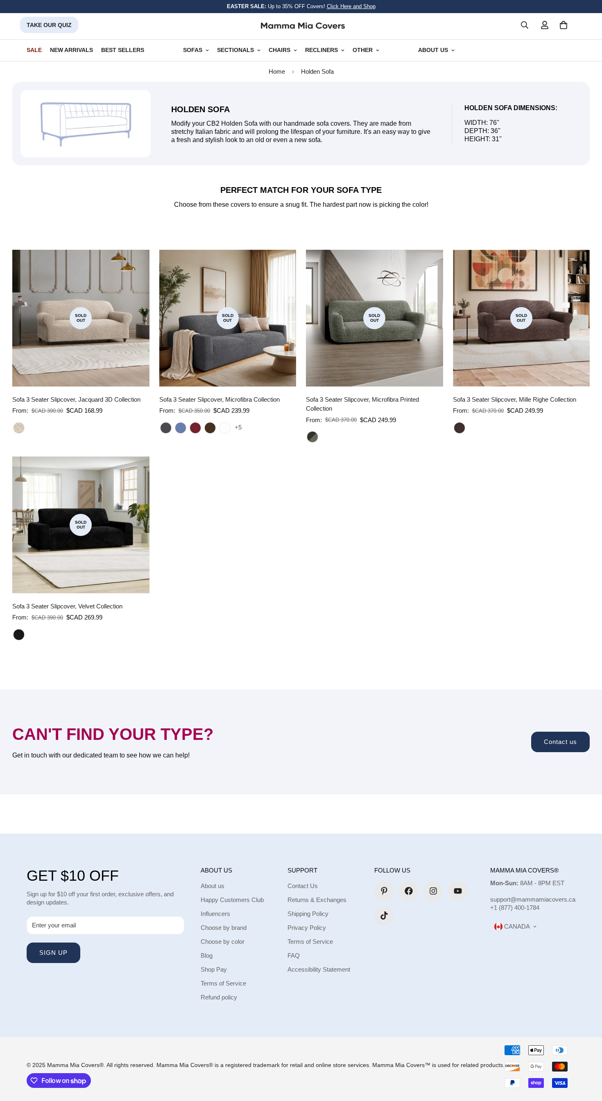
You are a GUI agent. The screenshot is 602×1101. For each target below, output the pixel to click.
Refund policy (219, 997)
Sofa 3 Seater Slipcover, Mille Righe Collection (514, 399)
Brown (459, 428)
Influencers (215, 913)
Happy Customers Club (232, 899)
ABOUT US (433, 50)
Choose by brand (224, 927)
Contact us (560, 741)
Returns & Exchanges (316, 899)
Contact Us (302, 885)
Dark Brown (210, 428)
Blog (207, 955)
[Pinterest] (384, 891)
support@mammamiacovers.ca (532, 899)
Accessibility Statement (318, 969)
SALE (34, 50)
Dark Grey (166, 428)
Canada (516, 926)
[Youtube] (458, 891)
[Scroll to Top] (586, 1056)
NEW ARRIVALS (71, 50)
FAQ (293, 955)
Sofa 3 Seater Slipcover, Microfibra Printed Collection (362, 404)
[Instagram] (433, 891)
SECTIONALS (235, 50)
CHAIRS (279, 50)
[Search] (524, 25)
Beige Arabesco (19, 428)
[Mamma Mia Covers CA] (303, 25)
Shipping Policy (307, 913)
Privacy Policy (306, 927)
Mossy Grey (312, 437)
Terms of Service (223, 983)
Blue (180, 428)
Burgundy (195, 428)
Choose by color (222, 941)
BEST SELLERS (122, 50)
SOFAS (192, 50)
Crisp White (225, 428)
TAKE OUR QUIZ (49, 25)
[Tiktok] (384, 915)
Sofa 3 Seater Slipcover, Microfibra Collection (219, 399)
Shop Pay (214, 969)
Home (277, 71)
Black (19, 634)
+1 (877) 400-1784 (514, 907)
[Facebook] (409, 891)
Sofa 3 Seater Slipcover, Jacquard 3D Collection (76, 399)
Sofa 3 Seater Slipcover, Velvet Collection (67, 606)
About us (212, 885)
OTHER (363, 50)
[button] (563, 25)
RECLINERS (321, 50)
